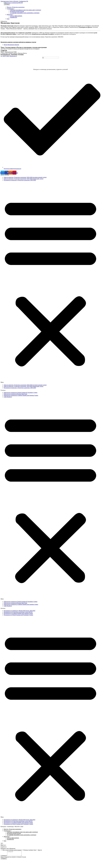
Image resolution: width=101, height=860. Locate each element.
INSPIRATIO (13, 17)
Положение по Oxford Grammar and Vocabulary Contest (18, 615)
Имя (2, 845)
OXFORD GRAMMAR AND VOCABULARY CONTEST (25, 10)
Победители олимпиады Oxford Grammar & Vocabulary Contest (20, 392)
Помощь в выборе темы (29, 850)
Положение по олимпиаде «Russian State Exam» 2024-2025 (19, 610)
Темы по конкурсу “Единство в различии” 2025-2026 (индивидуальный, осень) (25, 177)
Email (2, 847)
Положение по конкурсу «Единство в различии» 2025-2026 (20, 180)
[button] (50, 282)
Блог (8, 18)
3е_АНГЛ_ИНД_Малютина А (9, 56)
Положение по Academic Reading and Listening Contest (18, 613)
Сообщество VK (23, 1)
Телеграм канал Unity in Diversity (9, 1)
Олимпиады (10, 8)
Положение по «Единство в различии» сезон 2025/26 (18, 612)
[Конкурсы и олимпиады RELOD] (13, 2)
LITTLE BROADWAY (16, 16)
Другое (40, 850)
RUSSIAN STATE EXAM (17, 11)
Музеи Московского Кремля (11, 44)
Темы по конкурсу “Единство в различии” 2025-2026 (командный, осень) (23, 178)
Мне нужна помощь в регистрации (12, 850)
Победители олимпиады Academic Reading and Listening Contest (21, 395)
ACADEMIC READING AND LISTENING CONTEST (24, 13)
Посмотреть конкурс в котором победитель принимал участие (18, 42)
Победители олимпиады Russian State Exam (15, 394)
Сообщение (4, 855)
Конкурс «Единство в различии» (16, 7)
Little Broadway (8, 396)
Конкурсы (9, 14)
